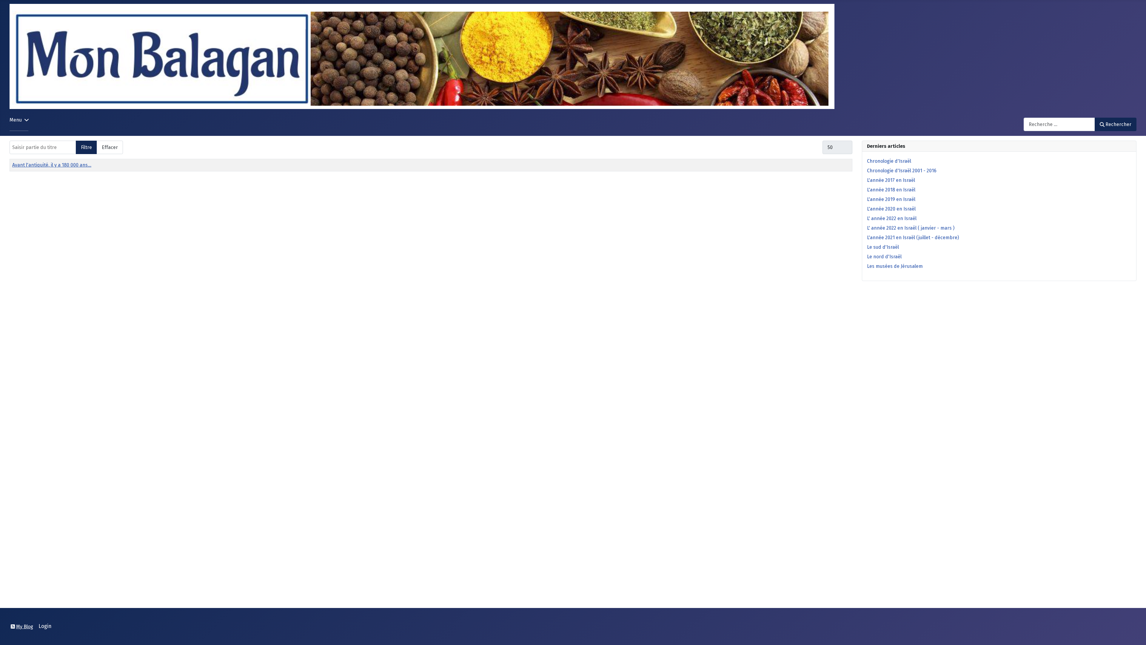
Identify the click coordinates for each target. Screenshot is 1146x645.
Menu (16, 120)
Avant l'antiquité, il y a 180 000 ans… (51, 165)
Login (45, 626)
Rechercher (1118, 124)
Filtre (86, 147)
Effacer (110, 147)
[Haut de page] (1135, 634)
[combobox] (1059, 124)
